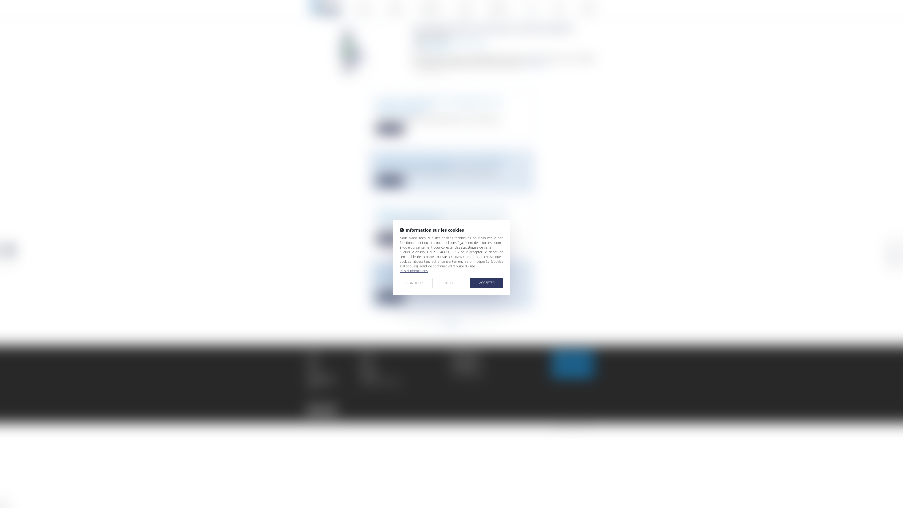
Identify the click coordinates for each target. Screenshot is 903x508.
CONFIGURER (416, 283)
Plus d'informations (414, 271)
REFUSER (451, 283)
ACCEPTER (487, 282)
